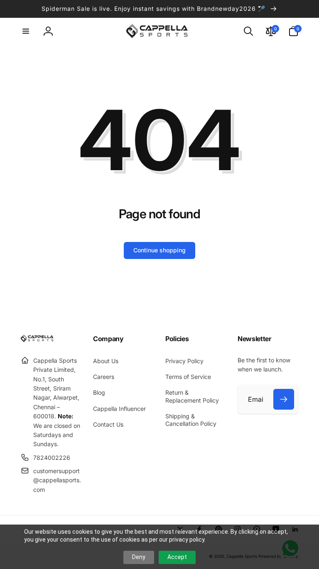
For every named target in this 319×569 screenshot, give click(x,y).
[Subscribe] (283, 399)
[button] (26, 31)
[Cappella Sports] (38, 340)
